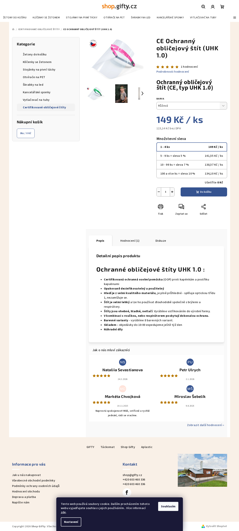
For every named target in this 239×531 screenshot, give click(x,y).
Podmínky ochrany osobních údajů (36, 486)
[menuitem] (14, 17)
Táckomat (108, 447)
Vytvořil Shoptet (216, 526)
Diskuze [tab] (160, 241)
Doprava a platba (24, 497)
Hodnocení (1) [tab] (130, 241)
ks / (25, 133)
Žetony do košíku (35, 54)
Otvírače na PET (34, 77)
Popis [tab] (100, 241)
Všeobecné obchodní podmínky (33, 480)
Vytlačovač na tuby (36, 100)
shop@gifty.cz (132, 475)
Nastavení (71, 522)
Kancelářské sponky (37, 92)
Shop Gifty (128, 447)
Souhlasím (168, 506)
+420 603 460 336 (134, 479)
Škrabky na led (33, 85)
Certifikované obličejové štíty (44, 107)
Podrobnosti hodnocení (172, 72)
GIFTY (90, 447)
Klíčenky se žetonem (37, 62)
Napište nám (21, 502)
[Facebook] (127, 492)
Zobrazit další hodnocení (204, 425)
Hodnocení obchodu (26, 491)
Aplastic (146, 447)
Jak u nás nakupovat (26, 475)
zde (63, 512)
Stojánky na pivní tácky (39, 70)
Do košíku (205, 192)
